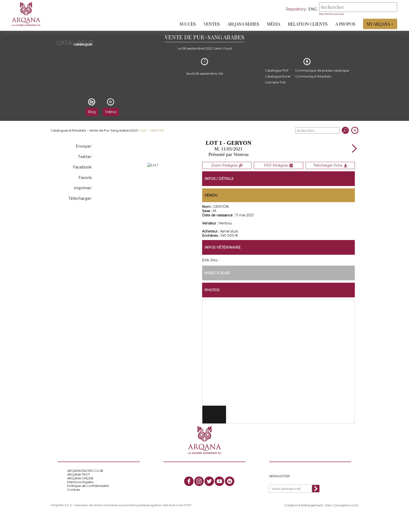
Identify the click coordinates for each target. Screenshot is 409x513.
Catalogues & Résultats (68, 130)
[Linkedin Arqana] (229, 481)
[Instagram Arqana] (199, 481)
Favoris (85, 177)
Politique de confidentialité (88, 486)
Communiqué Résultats (313, 76)
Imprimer (83, 188)
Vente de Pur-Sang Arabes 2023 (113, 130)
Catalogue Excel (277, 76)
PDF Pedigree (276, 165)
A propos (345, 24)
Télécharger (80, 198)
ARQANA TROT (78, 474)
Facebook (82, 167)
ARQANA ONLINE (80, 478)
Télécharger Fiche (327, 165)
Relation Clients (308, 24)
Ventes (212, 24)
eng (312, 9)
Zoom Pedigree (224, 165)
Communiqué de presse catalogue (322, 70)
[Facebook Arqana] (189, 481)
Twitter (85, 156)
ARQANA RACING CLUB (85, 470)
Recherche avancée (331, 14)
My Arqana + (380, 24)
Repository (296, 9)
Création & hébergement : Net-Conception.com (321, 505)
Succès (188, 24)
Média (273, 24)
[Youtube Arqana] (219, 481)
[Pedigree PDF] (152, 165)
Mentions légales (80, 482)
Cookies (73, 489)
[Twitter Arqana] (209, 481)
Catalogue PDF (277, 70)
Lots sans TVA (275, 82)
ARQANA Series (243, 24)
